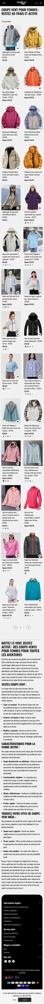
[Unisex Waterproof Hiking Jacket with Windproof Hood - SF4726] (33, 37)
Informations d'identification (12, 924)
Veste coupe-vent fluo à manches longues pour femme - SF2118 (9, 341)
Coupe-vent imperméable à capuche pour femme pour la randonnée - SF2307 (11, 257)
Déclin (14, 1000)
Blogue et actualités (12, 945)
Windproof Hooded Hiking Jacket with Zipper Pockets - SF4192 (11, 175)
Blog (5, 949)
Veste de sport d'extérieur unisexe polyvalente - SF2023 (33, 339)
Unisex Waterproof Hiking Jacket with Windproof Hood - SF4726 (33, 55)
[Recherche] (37, 3)
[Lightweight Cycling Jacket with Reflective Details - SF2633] (11, 197)
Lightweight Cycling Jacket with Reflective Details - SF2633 (10, 214)
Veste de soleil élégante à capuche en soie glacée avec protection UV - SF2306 (33, 257)
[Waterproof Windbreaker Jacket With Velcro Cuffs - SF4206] (11, 117)
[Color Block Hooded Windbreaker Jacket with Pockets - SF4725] (11, 77)
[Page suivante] (29, 627)
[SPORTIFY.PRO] (22, 3)
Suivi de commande (9, 936)
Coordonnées (7, 921)
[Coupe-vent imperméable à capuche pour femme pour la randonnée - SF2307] (11, 239)
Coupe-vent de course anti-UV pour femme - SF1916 (10, 381)
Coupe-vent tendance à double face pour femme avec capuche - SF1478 (11, 428)
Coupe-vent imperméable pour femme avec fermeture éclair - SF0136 (10, 562)
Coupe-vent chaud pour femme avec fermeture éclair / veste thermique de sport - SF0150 (33, 564)
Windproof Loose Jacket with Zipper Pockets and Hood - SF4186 (33, 175)
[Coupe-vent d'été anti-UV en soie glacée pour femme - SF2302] (11, 282)
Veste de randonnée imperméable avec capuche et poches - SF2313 (32, 214)
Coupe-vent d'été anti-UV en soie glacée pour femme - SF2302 (10, 299)
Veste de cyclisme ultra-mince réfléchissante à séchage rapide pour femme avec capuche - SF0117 (32, 471)
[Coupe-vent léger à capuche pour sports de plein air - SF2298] (33, 282)
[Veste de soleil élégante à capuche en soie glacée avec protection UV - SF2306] (33, 239)
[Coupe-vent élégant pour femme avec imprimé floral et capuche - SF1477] (33, 411)
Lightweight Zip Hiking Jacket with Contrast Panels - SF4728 (11, 55)
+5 (32, 615)
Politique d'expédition (10, 910)
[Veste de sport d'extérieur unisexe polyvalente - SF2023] (33, 324)
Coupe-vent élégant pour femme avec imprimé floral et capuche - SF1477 (32, 428)
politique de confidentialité (12, 917)
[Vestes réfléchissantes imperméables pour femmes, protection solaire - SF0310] (33, 590)
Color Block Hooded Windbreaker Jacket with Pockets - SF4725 (9, 95)
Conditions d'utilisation (10, 914)
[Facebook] (6, 961)
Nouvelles (7, 952)
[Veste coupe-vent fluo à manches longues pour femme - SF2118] (11, 324)
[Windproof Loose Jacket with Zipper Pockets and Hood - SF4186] (33, 157)
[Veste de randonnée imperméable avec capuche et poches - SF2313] (33, 197)
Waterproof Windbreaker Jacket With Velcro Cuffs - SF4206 (10, 135)
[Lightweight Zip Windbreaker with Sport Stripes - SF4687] (33, 77)
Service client (9, 929)
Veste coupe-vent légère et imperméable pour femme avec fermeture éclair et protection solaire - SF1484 (32, 384)
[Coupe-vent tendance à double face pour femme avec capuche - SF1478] (11, 411)
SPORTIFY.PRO (14, 970)
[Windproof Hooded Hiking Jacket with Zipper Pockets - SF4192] (11, 157)
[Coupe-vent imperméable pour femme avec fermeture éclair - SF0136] (11, 545)
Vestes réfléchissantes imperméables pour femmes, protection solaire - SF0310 (33, 607)
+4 (32, 265)
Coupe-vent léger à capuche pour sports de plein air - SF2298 (32, 299)
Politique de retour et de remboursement (16, 907)
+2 (32, 222)
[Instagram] (9, 961)
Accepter (24, 1000)
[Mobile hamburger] (4, 3)
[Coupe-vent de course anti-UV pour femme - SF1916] (11, 366)
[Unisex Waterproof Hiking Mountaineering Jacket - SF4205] (33, 117)
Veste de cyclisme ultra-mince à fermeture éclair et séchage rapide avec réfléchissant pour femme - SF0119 (10, 517)
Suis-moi (7, 957)
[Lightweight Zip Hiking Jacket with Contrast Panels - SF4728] (11, 37)
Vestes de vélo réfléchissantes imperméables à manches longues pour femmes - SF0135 (32, 517)
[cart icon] (40, 3)
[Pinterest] (13, 961)
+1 (10, 307)
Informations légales (12, 903)
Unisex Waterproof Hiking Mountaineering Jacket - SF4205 (32, 134)
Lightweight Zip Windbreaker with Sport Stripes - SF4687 (33, 93)
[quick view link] (18, 48)
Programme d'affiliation (11, 933)
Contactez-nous (8, 940)
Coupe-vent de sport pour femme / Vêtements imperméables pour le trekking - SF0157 (9, 608)
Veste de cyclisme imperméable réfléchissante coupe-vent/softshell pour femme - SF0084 (10, 471)
